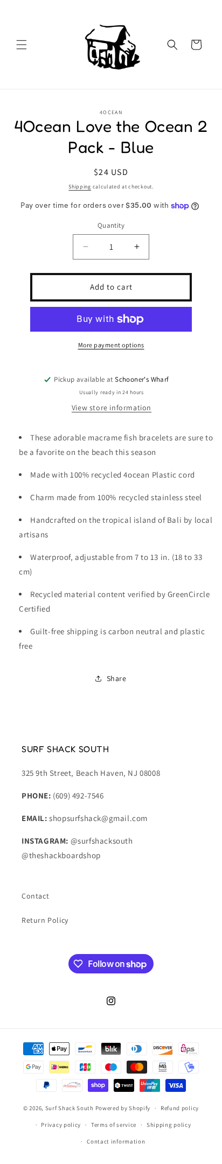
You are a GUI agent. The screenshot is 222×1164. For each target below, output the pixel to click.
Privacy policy (61, 1124)
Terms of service (113, 1124)
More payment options (111, 345)
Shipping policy (169, 1124)
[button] (21, 45)
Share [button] (117, 678)
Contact (35, 896)
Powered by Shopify (123, 1108)
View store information (111, 407)
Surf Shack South (69, 1108)
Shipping (79, 186)
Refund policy (180, 1108)
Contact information (116, 1141)
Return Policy (45, 920)
